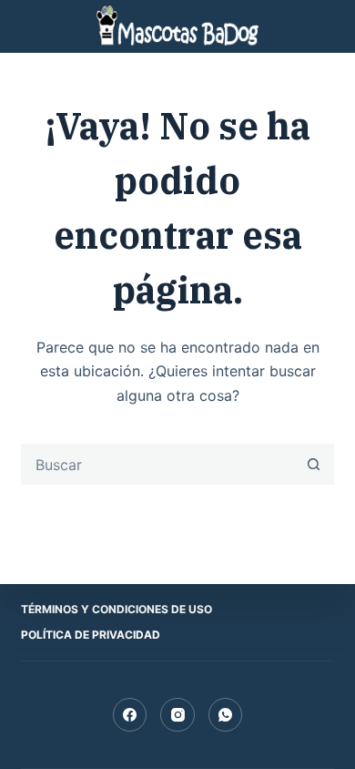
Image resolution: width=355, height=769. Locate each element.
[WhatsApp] (225, 715)
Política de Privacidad (90, 634)
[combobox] (157, 464)
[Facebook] (130, 715)
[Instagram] (177, 715)
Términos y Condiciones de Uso (116, 609)
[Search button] (313, 464)
